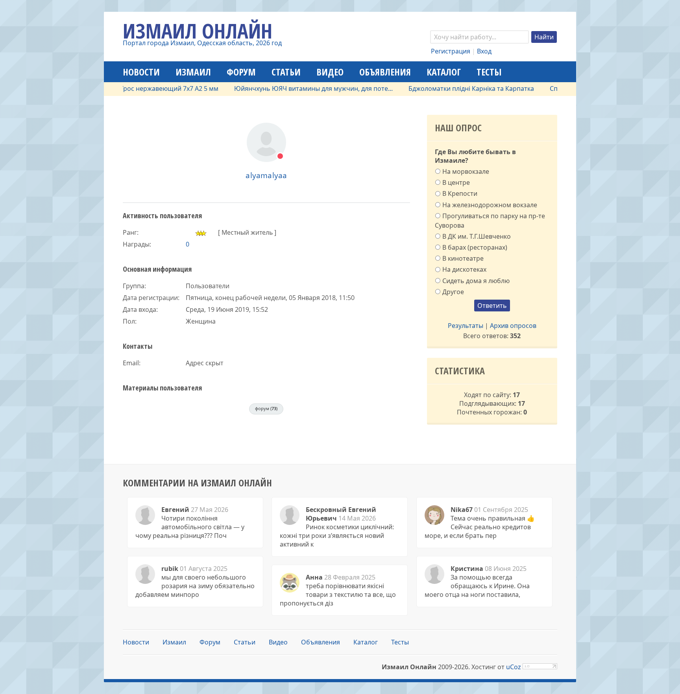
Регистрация (450, 51)
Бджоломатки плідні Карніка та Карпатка (458, 88)
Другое (453, 291)
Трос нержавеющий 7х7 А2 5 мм (156, 88)
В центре (456, 182)
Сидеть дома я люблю (476, 280)
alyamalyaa (266, 175)
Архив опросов (513, 325)
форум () (266, 408)
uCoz (513, 667)
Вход (484, 51)
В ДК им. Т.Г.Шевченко (476, 236)
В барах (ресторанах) (474, 247)
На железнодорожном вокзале (489, 204)
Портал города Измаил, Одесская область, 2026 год (202, 43)
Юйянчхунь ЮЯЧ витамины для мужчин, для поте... (300, 88)
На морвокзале (465, 171)
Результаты (465, 325)
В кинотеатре (463, 258)
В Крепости (459, 193)
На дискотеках (464, 269)
